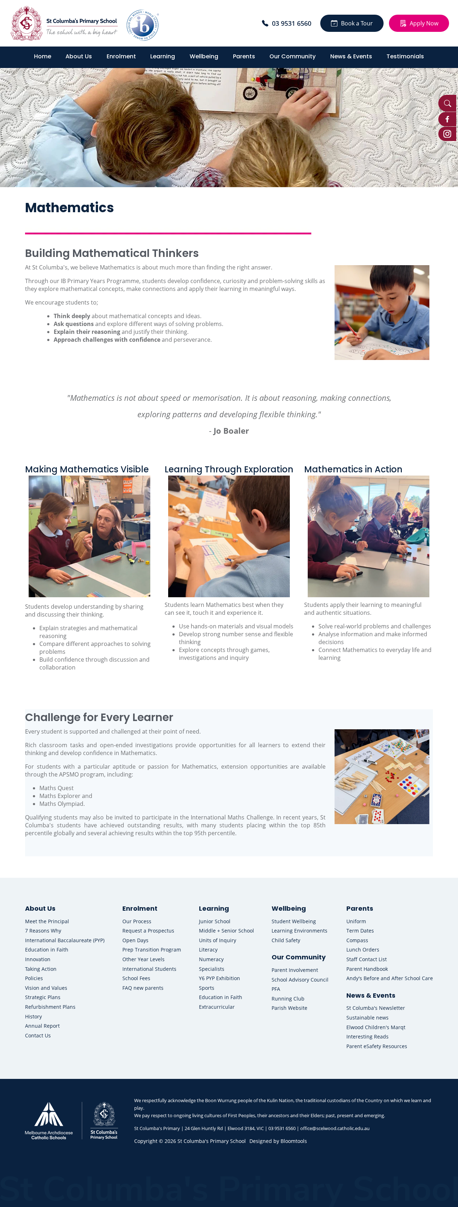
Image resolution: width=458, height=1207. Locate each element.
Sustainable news (367, 1017)
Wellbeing (204, 56)
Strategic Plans (42, 997)
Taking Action (41, 968)
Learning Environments (299, 930)
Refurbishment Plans (50, 1006)
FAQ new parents (143, 987)
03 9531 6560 (291, 23)
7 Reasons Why (43, 930)
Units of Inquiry (217, 940)
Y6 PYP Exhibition (219, 978)
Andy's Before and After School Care (389, 978)
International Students (149, 968)
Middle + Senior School (226, 930)
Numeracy (211, 959)
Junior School (214, 921)
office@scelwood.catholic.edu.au (335, 1128)
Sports (206, 987)
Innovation (37, 959)
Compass (357, 940)
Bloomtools (294, 1141)
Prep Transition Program (151, 949)
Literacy (208, 949)
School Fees (136, 978)
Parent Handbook (367, 968)
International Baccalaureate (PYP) (64, 940)
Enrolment (121, 56)
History (33, 1016)
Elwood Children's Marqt (375, 1027)
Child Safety (286, 940)
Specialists (211, 968)
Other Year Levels (143, 959)
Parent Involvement (295, 970)
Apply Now (424, 23)
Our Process (136, 921)
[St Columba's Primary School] (64, 23)
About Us (78, 56)
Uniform (356, 921)
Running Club (288, 998)
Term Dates (360, 930)
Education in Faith (46, 949)
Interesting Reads (367, 1036)
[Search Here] (447, 103)
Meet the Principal (47, 921)
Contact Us (38, 1035)
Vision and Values (46, 987)
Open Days (135, 940)
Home (42, 56)
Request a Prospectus (148, 930)
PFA (276, 988)
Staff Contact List (366, 959)
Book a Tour (357, 23)
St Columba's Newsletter (375, 1007)
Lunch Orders (362, 949)
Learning (162, 56)
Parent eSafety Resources (376, 1046)
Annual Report (42, 1025)
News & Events (351, 56)
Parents (244, 56)
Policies (34, 978)
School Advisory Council (300, 979)
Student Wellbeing (294, 921)
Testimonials (405, 56)
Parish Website (289, 1007)
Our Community (292, 56)
